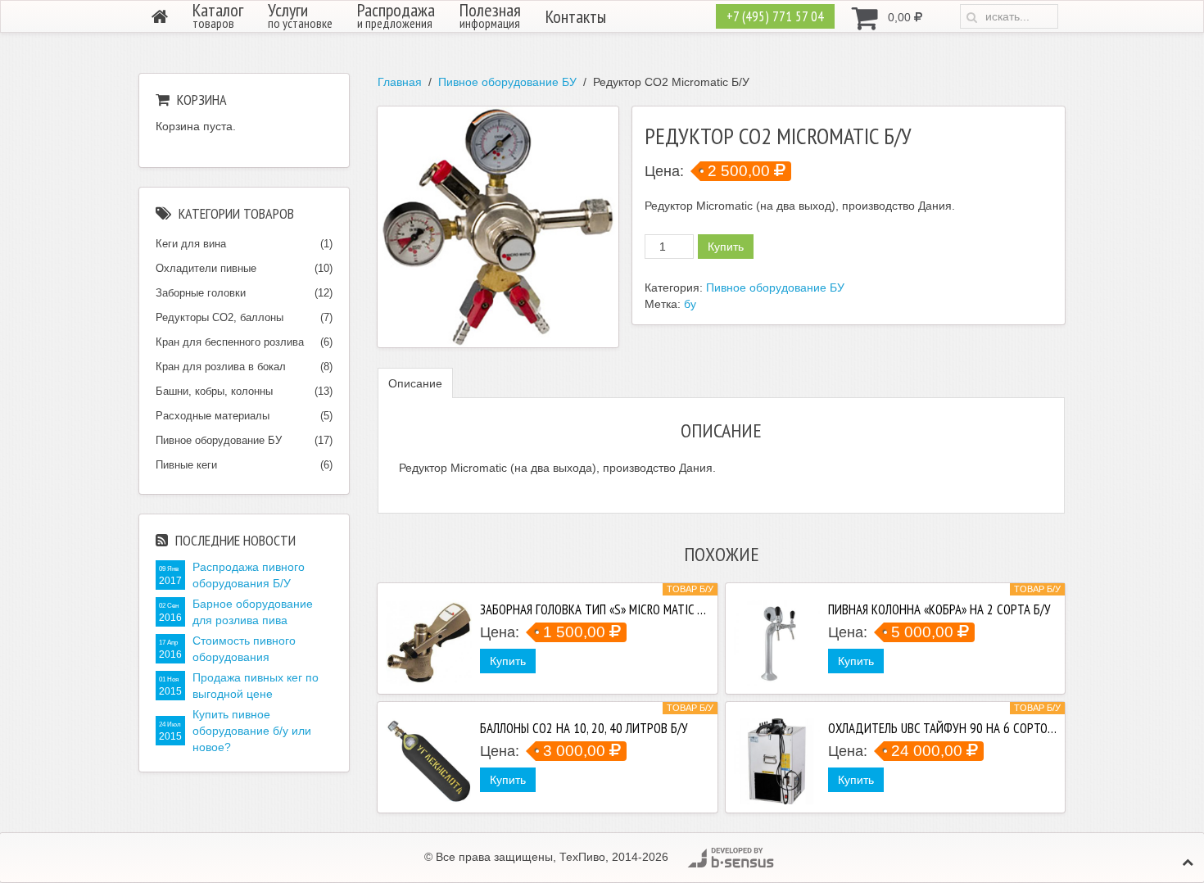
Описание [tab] (415, 383)
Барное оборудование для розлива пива (252, 612)
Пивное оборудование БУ (507, 81)
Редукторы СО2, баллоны (219, 317)
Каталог (217, 15)
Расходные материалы (212, 416)
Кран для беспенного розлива (230, 342)
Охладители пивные (206, 268)
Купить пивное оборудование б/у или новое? (251, 731)
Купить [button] (508, 661)
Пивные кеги (186, 465)
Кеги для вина (191, 244)
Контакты (575, 16)
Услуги (300, 15)
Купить (726, 246)
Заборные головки (201, 293)
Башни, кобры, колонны (214, 391)
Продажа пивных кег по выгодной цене (255, 685)
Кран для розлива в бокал (221, 366)
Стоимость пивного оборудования (244, 648)
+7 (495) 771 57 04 (775, 16)
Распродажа (396, 15)
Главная (400, 81)
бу (690, 303)
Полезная (490, 15)
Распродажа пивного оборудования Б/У (248, 575)
